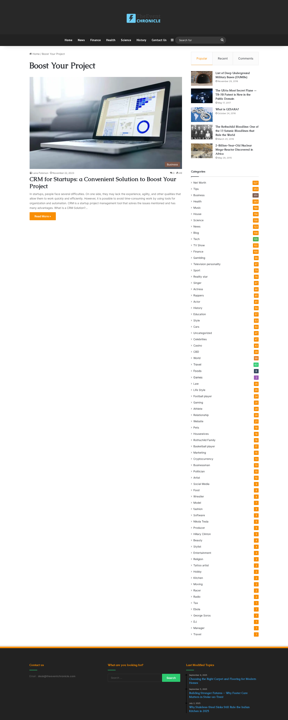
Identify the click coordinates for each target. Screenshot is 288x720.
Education (199, 314)
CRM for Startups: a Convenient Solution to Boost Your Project (103, 182)
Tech (196, 239)
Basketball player (204, 446)
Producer (199, 527)
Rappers (198, 295)
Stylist (197, 546)
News (81, 40)
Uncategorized (202, 333)
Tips (196, 188)
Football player (202, 396)
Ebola (196, 609)
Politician (199, 471)
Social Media (201, 483)
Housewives (201, 433)
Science (126, 40)
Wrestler (198, 496)
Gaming (198, 402)
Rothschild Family (204, 440)
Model (197, 502)
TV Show (199, 245)
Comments (245, 58)
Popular (202, 58)
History (141, 40)
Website (198, 421)
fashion (198, 509)
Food (196, 490)
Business (199, 195)
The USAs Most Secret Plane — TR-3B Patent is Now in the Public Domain (236, 94)
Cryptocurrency (203, 458)
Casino (197, 345)
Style (196, 320)
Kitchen (198, 577)
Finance (95, 40)
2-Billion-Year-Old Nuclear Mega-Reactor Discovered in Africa (234, 149)
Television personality (207, 264)
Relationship (201, 415)
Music (197, 207)
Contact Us (159, 40)
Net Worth (199, 182)
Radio (196, 596)
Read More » (42, 216)
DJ (195, 621)
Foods (197, 371)
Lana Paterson (40, 172)
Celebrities (200, 339)
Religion (198, 559)
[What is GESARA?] (202, 114)
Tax (195, 603)
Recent (223, 58)
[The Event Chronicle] (144, 18)
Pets (196, 427)
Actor (196, 301)
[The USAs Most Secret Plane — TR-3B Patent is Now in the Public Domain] (202, 95)
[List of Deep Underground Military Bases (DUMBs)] (202, 78)
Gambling (199, 257)
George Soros (202, 615)
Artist (196, 477)
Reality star (200, 276)
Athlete (197, 408)
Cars (196, 326)
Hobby (197, 571)
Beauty (197, 540)
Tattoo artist (201, 565)
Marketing (199, 452)
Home (68, 40)
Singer (197, 282)
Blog (196, 232)
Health (110, 40)
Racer (197, 590)
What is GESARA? (227, 109)
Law (196, 383)
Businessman (201, 465)
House (197, 214)
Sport (196, 270)
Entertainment (202, 552)
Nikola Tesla (200, 521)
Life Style (199, 390)
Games (197, 377)
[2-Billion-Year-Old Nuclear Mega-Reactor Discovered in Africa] (202, 150)
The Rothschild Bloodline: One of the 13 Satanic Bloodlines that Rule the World (237, 131)
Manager (199, 628)
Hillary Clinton (202, 534)
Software (199, 515)
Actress (198, 289)
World (196, 358)
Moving (198, 584)
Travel (197, 364)
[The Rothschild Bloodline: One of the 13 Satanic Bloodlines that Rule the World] (202, 132)
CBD (196, 351)
